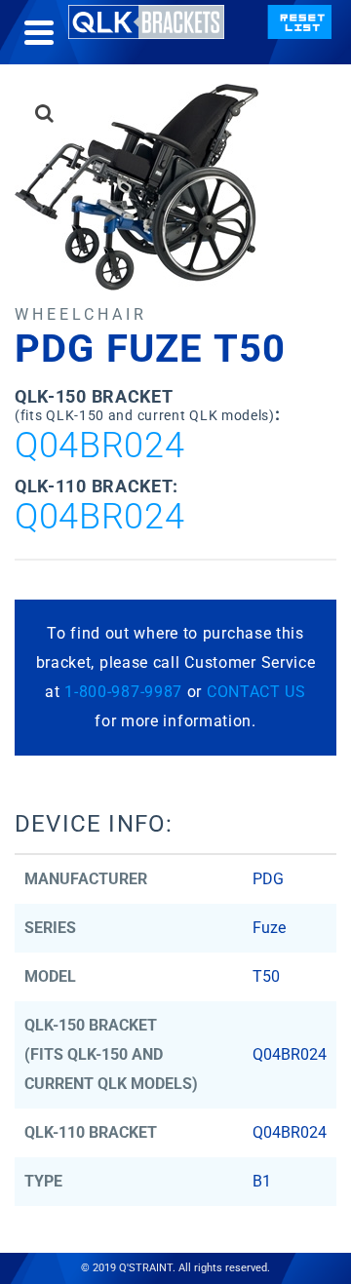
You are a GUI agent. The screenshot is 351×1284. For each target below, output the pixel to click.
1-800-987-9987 (123, 691)
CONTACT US (256, 691)
